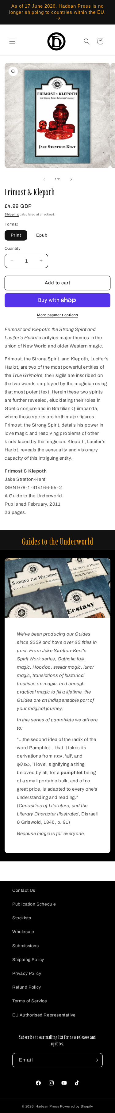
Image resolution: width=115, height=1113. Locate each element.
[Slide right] (71, 179)
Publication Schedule (34, 904)
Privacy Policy (26, 973)
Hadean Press (47, 1106)
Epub (42, 235)
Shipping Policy (28, 959)
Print (16, 235)
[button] (12, 41)
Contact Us (23, 890)
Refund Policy (26, 987)
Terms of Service (29, 1001)
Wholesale (23, 931)
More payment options (57, 315)
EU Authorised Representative (44, 1015)
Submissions (25, 946)
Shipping (12, 214)
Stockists (21, 918)
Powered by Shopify (76, 1106)
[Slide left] (44, 179)
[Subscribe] (95, 1060)
